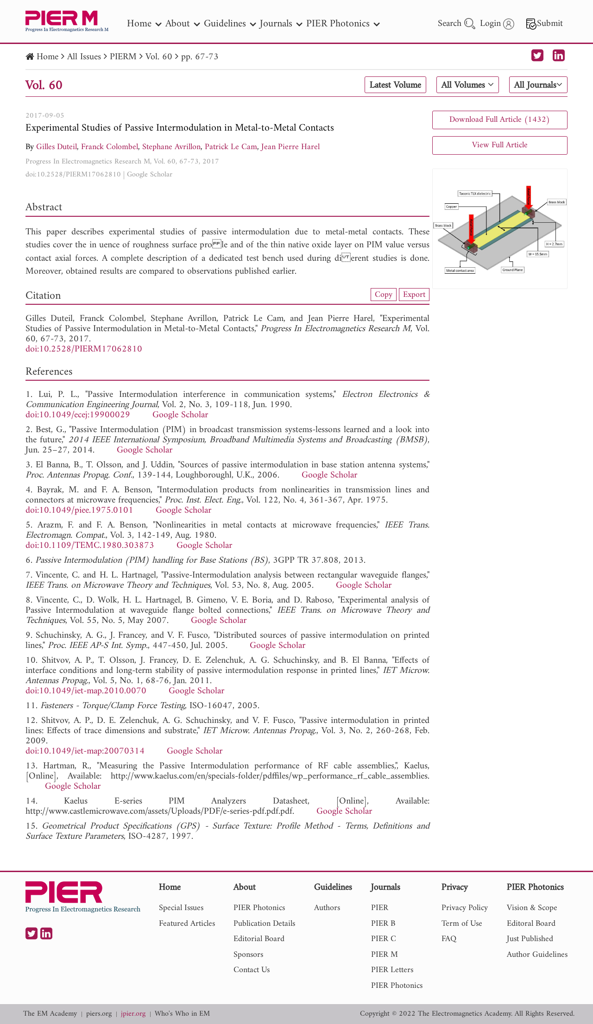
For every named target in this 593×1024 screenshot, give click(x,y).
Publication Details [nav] (264, 924)
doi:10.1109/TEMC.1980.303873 (89, 546)
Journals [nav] (276, 24)
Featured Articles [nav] (187, 924)
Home (47, 57)
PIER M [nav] (384, 955)
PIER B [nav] (383, 924)
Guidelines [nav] (225, 24)
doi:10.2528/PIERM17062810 (73, 174)
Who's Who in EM (182, 1014)
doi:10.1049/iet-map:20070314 (85, 751)
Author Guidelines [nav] (537, 955)
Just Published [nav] (530, 939)
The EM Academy (50, 1014)
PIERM (123, 57)
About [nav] (177, 24)
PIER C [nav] (383, 939)
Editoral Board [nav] (531, 924)
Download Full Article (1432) (499, 120)
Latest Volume (395, 85)
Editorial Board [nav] (258, 939)
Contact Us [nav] (251, 970)
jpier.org (133, 1014)
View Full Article (500, 145)
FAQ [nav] (449, 939)
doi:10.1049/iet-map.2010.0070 (85, 691)
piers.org (99, 1014)
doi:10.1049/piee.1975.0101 (79, 511)
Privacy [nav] (455, 888)
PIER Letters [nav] (392, 970)
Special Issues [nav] (181, 908)
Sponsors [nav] (248, 955)
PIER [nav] (379, 908)
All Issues (84, 57)
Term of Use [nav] (462, 924)
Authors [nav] (327, 908)
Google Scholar (149, 174)
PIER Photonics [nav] (338, 24)
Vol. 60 (158, 57)
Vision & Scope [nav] (532, 908)
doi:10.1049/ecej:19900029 (77, 415)
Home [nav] (139, 24)
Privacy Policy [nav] (465, 908)
